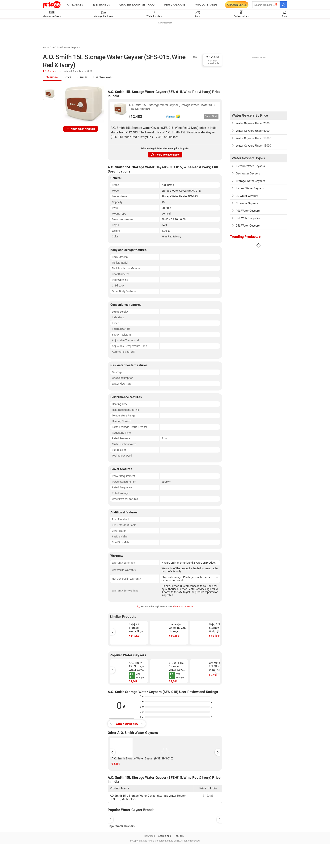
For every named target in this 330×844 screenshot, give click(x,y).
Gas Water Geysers (248, 173)
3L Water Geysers (247, 196)
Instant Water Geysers (250, 188)
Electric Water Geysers (250, 166)
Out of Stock (211, 116)
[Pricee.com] (52, 5)
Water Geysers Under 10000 (253, 138)
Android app (164, 836)
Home (46, 47)
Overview (52, 77)
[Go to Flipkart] (119, 111)
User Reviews (102, 77)
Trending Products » (245, 237)
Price (68, 77)
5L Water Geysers (247, 203)
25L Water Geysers (248, 225)
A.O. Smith (48, 71)
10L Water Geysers (248, 210)
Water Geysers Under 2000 (252, 123)
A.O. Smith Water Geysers (66, 47)
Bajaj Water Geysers (121, 826)
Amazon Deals (237, 4)
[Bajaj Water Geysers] (165, 818)
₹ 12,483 (212, 57)
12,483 (135, 116)
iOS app (180, 836)
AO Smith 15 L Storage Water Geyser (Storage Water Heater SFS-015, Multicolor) (172, 107)
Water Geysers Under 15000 (253, 145)
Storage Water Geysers (250, 181)
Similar (82, 77)
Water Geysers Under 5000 (252, 130)
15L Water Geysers (248, 218)
